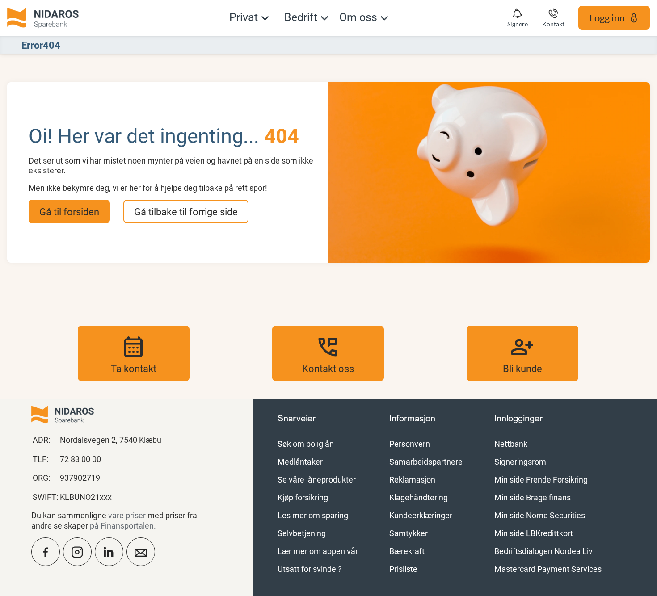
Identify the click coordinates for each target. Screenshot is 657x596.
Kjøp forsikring (303, 497)
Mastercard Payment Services (548, 568)
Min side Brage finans (532, 497)
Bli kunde (522, 353)
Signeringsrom (520, 461)
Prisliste (403, 568)
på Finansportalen (122, 525)
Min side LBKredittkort (533, 533)
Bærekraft (407, 551)
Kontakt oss (328, 353)
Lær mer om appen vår (318, 551)
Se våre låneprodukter (317, 479)
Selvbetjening (302, 533)
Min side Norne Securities (539, 515)
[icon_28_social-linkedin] (109, 551)
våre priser (127, 515)
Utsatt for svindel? (310, 568)
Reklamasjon (412, 479)
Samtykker (408, 533)
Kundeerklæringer (420, 515)
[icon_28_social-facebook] (45, 551)
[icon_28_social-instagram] (77, 551)
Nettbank (510, 443)
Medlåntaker (300, 461)
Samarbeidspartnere (426, 461)
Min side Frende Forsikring (541, 479)
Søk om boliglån (306, 443)
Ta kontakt (133, 353)
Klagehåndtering (418, 497)
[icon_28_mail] (140, 551)
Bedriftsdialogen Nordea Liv (543, 551)
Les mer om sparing (313, 515)
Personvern (409, 443)
